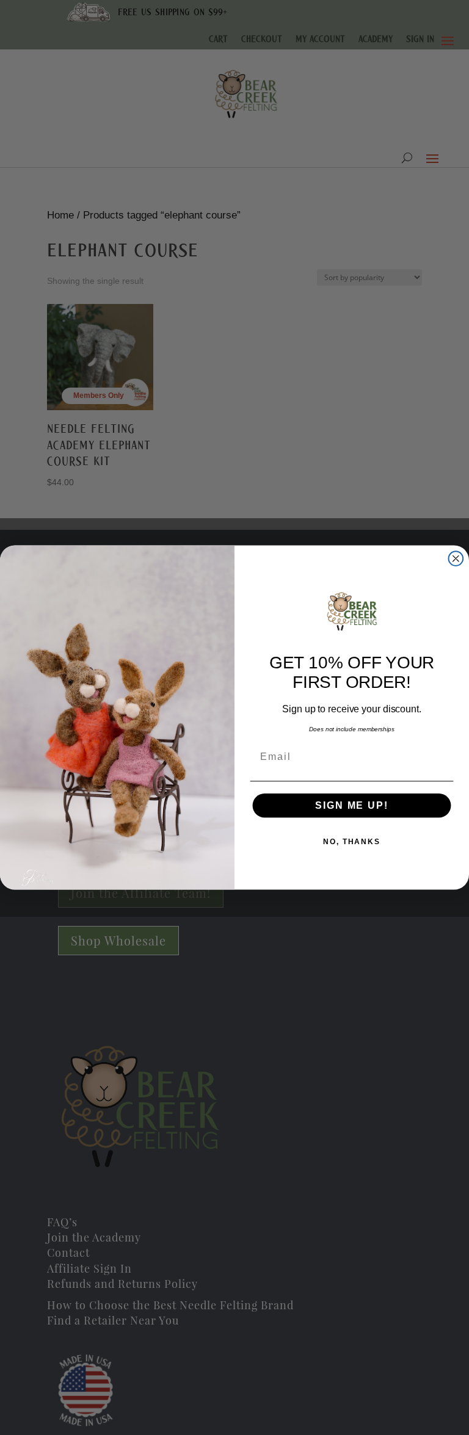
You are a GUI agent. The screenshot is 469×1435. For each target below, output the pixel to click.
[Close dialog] (456, 558)
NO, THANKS (351, 841)
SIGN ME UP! (351, 805)
